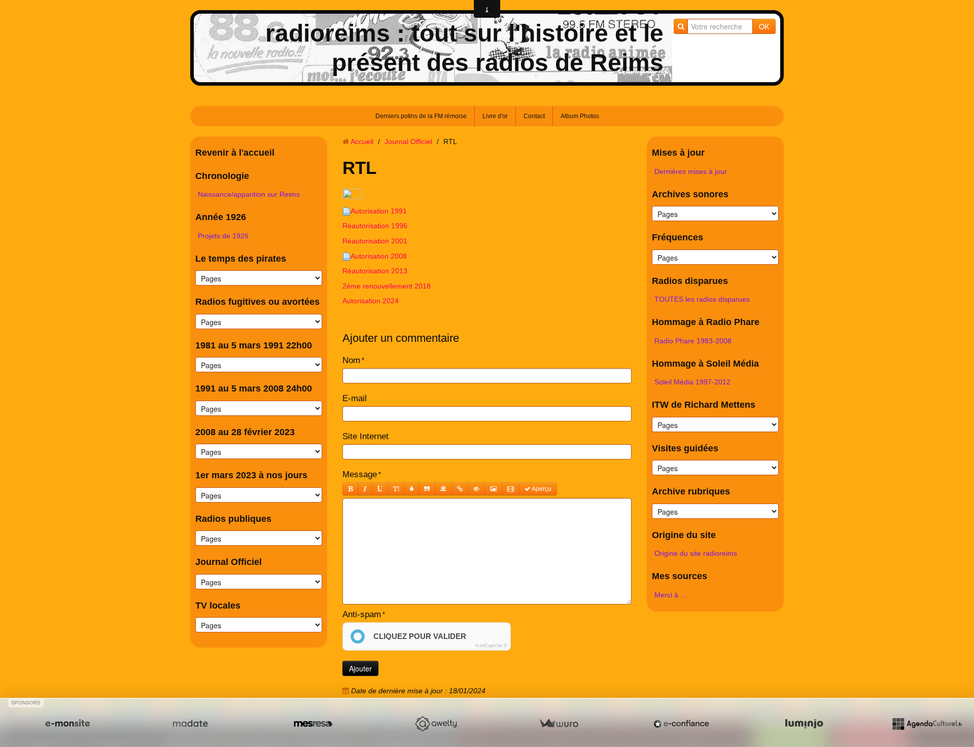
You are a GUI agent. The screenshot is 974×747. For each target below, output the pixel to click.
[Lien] (459, 488)
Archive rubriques (691, 491)
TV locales (217, 605)
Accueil (362, 141)
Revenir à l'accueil (234, 153)
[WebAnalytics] (352, 194)
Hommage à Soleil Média (705, 364)
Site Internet (365, 436)
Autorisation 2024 (370, 301)
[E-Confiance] (681, 723)
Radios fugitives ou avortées (257, 302)
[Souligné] (380, 488)
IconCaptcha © (491, 645)
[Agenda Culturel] (927, 723)
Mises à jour (678, 153)
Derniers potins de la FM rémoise (421, 116)
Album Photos (580, 116)
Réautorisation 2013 (375, 271)
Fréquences (677, 237)
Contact (534, 116)
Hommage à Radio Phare (705, 322)
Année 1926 (220, 217)
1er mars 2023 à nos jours (251, 475)
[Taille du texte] (396, 488)
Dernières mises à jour (690, 171)
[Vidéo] (510, 488)
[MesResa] (313, 723)
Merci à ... (670, 595)
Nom (351, 360)
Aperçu (541, 488)
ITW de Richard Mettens (703, 405)
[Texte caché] (476, 488)
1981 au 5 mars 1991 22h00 (253, 345)
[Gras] (350, 488)
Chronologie (222, 176)
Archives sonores (690, 194)
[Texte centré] (443, 488)
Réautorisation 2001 (375, 241)
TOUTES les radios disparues (702, 299)
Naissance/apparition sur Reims (249, 194)
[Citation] (427, 488)
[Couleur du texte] (411, 488)
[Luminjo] (804, 723)
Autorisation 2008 (379, 256)
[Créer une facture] (558, 723)
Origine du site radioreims (695, 553)
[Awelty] (436, 723)
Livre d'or (495, 116)
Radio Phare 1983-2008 (693, 341)
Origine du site (684, 535)
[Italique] (365, 488)
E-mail (354, 398)
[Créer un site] (67, 723)
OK (764, 26)
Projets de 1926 (223, 236)
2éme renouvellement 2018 (386, 286)
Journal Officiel (228, 562)
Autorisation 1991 (379, 211)
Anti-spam (361, 614)
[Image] (493, 488)
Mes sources (679, 576)
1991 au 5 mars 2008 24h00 (253, 388)
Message (359, 474)
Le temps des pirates (240, 259)
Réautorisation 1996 (375, 226)
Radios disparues (690, 281)
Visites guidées (685, 448)
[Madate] (190, 723)
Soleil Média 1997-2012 (692, 382)
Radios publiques (233, 519)
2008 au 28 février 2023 (245, 432)
